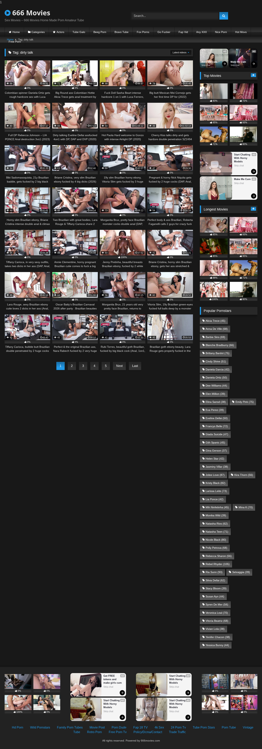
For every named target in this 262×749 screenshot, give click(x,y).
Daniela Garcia (217, 369)
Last (135, 366)
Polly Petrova (216, 547)
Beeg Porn (99, 32)
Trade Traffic (177, 732)
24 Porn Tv (178, 727)
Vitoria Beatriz (217, 620)
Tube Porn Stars (204, 727)
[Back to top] (250, 738)
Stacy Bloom (216, 588)
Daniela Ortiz (216, 377)
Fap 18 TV (140, 727)
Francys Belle (217, 426)
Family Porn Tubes (70, 727)
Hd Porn (17, 727)
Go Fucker (163, 32)
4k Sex (159, 727)
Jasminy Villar (217, 466)
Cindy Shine (216, 361)
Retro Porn (94, 732)
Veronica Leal (217, 612)
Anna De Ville (217, 328)
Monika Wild (216, 515)
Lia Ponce (214, 499)
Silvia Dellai (215, 580)
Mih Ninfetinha (217, 507)
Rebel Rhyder (218, 564)
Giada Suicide (217, 434)
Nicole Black (216, 539)
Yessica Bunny (217, 645)
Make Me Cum (209, 62)
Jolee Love (215, 474)
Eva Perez (215, 409)
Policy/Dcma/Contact (147, 732)
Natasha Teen (217, 531)
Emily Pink (245, 401)
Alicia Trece (215, 320)
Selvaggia (241, 572)
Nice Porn (221, 32)
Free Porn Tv (118, 732)
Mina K (246, 507)
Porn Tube (229, 727)
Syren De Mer (217, 604)
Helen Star (215, 458)
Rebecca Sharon (219, 555)
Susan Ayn (215, 596)
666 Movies (30, 12)
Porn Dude (119, 727)
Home (16, 32)
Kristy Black (215, 482)
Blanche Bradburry (220, 345)
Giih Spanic (215, 442)
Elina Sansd (216, 401)
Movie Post (97, 727)
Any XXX (201, 32)
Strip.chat (205, 65)
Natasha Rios (217, 523)
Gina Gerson (216, 450)
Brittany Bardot (217, 353)
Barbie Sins (215, 337)
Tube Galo (79, 32)
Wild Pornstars (40, 727)
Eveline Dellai (217, 418)
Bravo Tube (122, 32)
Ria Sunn (214, 572)
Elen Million (215, 393)
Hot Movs (241, 32)
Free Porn (15, 41)
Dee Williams (216, 385)
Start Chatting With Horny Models (242, 158)
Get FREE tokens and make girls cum (112, 679)
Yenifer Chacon (218, 637)
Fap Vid (183, 32)
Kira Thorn (243, 474)
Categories (38, 32)
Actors (60, 32)
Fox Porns (143, 32)
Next (119, 366)
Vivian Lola (215, 628)
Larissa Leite (216, 490)
